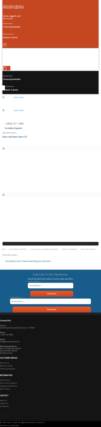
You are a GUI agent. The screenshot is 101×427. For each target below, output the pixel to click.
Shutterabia (14, 425)
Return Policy (5, 389)
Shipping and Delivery (8, 386)
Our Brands (4, 406)
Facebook (2, 414)
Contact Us (4, 403)
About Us (3, 400)
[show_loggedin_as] (11, 16)
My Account (8, 18)
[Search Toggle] (4, 144)
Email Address (34, 281)
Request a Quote (6, 366)
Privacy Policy (5, 380)
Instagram (14, 414)
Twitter (8, 414)
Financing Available (7, 369)
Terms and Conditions (8, 383)
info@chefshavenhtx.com (9, 342)
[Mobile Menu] (4, 50)
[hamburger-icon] (96, 243)
